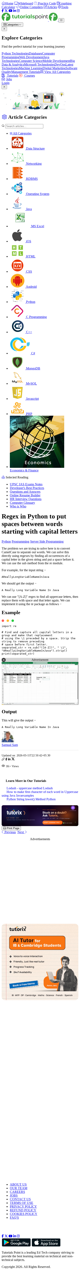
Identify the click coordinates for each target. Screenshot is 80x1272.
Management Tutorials (25, 72)
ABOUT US (18, 1184)
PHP (28, 413)
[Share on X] (13, 759)
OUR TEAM (18, 1188)
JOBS (14, 1195)
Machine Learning (31, 68)
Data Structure (35, 148)
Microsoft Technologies (39, 64)
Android (31, 286)
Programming (20, 541)
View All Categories (57, 72)
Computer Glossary (22, 502)
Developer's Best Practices (27, 488)
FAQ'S (14, 1217)
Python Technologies (15, 53)
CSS (28, 271)
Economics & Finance (24, 470)
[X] (6, 10)
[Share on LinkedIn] (9, 759)
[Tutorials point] (30, 20)
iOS (28, 241)
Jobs (9, 79)
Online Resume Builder (25, 495)
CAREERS (17, 1192)
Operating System (37, 194)
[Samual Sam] (8, 741)
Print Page (12, 828)
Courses (29, 75)
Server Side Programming (47, 541)
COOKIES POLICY (23, 1214)
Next (21, 832)
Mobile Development (56, 61)
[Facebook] (3, 10)
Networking (33, 163)
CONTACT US (20, 1199)
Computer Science (31, 61)
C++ (28, 332)
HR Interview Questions (25, 499)
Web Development (31, 57)
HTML (30, 256)
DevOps (60, 64)
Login (5, 83)
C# (32, 353)
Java (28, 209)
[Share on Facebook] (6, 759)
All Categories (22, 133)
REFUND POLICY (23, 1210)
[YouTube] (10, 10)
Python (30, 301)
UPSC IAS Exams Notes (26, 484)
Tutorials (12, 75)
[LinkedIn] (14, 10)
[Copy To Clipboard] (3, 759)
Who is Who (18, 506)
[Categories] (61, 20)
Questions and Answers (25, 491)
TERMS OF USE (21, 1203)
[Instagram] (18, 10)
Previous (10, 832)
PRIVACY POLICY (23, 1206)
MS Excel (37, 226)
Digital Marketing (54, 68)
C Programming (36, 317)
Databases (35, 53)
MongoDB (32, 368)
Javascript (32, 398)
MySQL (31, 383)
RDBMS (31, 178)
